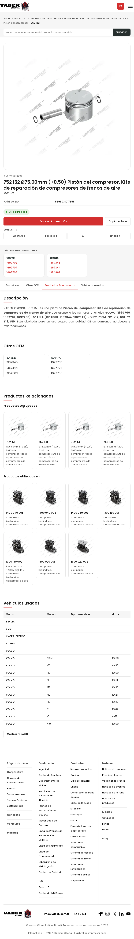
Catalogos (108, 818)
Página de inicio (17, 763)
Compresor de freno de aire (44, 18)
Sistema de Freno (80, 858)
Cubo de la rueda (80, 803)
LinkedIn (115, 235)
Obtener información (53, 221)
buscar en (121, 32)
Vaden (7, 18)
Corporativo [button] (15, 772)
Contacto (13, 815)
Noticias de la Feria (113, 792)
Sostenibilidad (15, 806)
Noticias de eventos (113, 786)
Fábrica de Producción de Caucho (47, 810)
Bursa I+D (44, 887)
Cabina (74, 775)
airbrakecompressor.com (91, 933)
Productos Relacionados (60, 285)
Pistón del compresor (15, 23)
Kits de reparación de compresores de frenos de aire (95, 18)
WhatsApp (19, 235)
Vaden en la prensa (113, 780)
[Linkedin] (121, 914)
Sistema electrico (80, 874)
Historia (11, 788)
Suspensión (77, 880)
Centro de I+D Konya (51, 893)
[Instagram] (107, 914)
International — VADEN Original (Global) (50, 933)
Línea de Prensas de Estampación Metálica (50, 835)
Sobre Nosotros (16, 794)
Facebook (51, 235)
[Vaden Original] (14, 6)
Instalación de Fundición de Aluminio (47, 796)
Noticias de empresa (114, 769)
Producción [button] (46, 763)
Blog (105, 838)
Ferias (105, 823)
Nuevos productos (81, 769)
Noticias (107, 763)
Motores (12, 833)
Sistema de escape (81, 852)
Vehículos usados (92, 285)
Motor (73, 820)
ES (120, 6)
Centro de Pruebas (50, 775)
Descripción (13, 285)
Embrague (76, 814)
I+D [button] (41, 881)
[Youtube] (128, 913)
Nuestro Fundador (17, 800)
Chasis (74, 786)
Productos (19, 18)
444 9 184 (80, 914)
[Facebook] (100, 914)
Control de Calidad (50, 872)
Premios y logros (112, 775)
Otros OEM (32, 285)
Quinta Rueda (78, 836)
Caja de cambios (80, 780)
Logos (105, 829)
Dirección (75, 808)
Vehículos (13, 823)
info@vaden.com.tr (56, 914)
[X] (114, 914)
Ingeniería (44, 769)
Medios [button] (107, 812)
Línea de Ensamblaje (51, 845)
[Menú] (130, 6)
